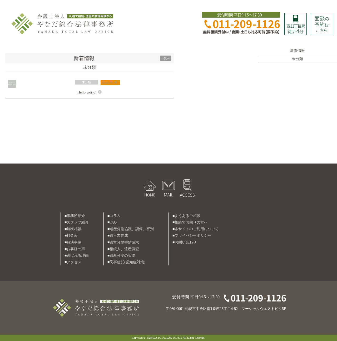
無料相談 (74, 229)
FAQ (113, 222)
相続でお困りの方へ (191, 222)
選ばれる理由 (78, 256)
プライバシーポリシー (193, 236)
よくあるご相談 (187, 216)
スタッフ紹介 (78, 222)
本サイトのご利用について (197, 229)
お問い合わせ (186, 242)
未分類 (86, 82)
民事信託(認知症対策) (127, 262)
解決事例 (74, 242)
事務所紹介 (76, 216)
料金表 (72, 236)
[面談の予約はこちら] (322, 16)
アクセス (74, 262)
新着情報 (297, 51)
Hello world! (87, 92)
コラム (115, 216)
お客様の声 (76, 249)
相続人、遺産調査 (124, 249)
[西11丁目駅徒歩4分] (295, 16)
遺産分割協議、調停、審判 (132, 229)
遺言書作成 (119, 236)
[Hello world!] (12, 83)
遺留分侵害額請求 (124, 242)
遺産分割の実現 (122, 256)
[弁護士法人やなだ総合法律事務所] (63, 14)
